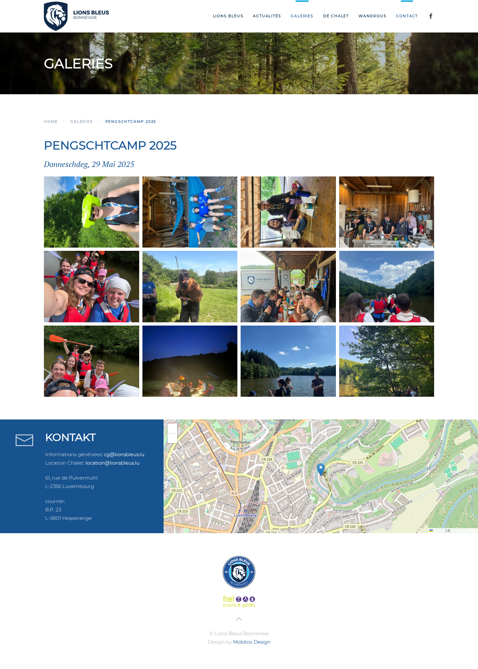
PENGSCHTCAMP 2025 (110, 145)
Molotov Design (252, 642)
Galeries (302, 16)
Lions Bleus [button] (228, 16)
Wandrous (372, 16)
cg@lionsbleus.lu (124, 454)
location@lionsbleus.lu (112, 463)
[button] (91, 212)
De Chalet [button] (336, 16)
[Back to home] (76, 16)
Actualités (267, 16)
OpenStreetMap (463, 530)
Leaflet (439, 530)
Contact (407, 16)
